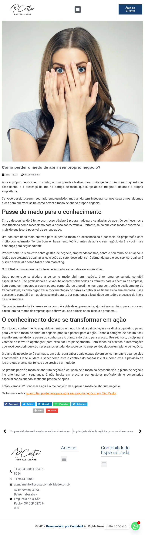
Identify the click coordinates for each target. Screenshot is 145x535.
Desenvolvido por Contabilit (64, 526)
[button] (78, 9)
